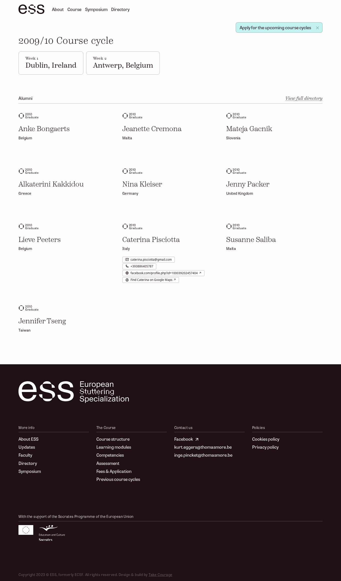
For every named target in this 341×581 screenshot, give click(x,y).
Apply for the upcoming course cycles (275, 27)
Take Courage (160, 574)
